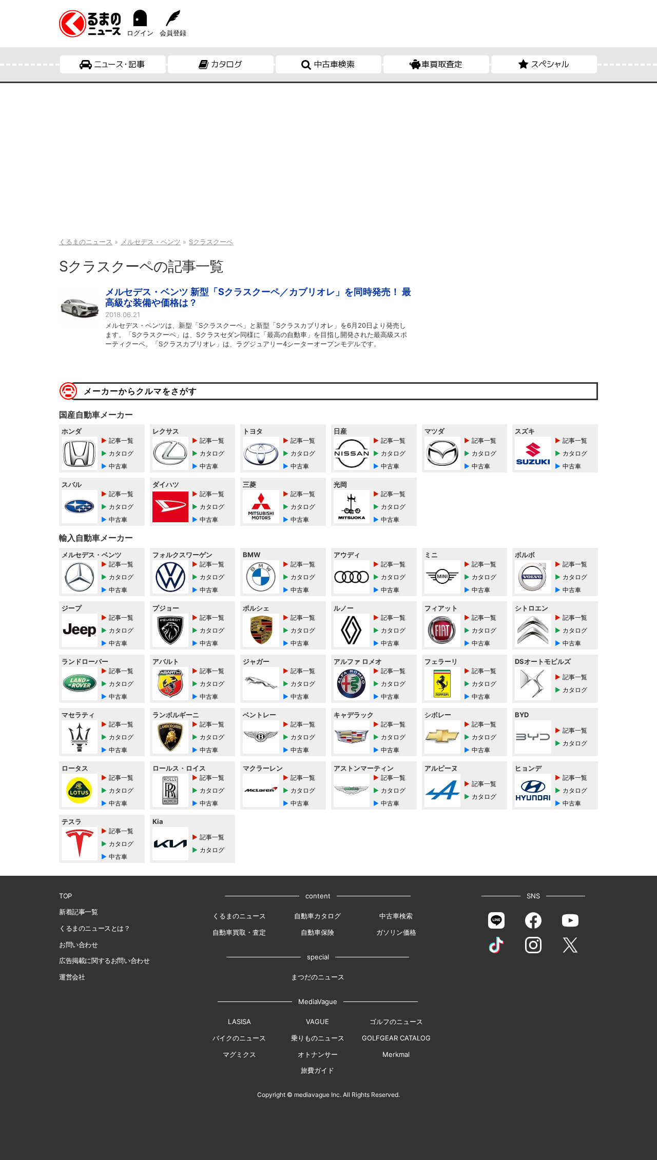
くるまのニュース (239, 916)
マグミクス (239, 1054)
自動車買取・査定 (239, 932)
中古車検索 (334, 64)
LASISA (239, 1021)
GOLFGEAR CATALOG (396, 1038)
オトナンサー (318, 1054)
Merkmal (396, 1054)
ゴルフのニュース (396, 1021)
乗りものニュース (317, 1038)
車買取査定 (441, 64)
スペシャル (550, 64)
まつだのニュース (317, 977)
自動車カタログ (317, 916)
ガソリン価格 (396, 932)
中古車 (118, 466)
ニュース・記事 (119, 64)
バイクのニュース (239, 1038)
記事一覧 (121, 440)
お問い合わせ (78, 944)
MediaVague (317, 1001)
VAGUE (317, 1021)
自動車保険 (317, 932)
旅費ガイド (317, 1070)
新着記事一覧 (78, 912)
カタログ (226, 64)
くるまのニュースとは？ (94, 928)
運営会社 (72, 977)
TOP (65, 896)
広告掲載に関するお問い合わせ (104, 960)
